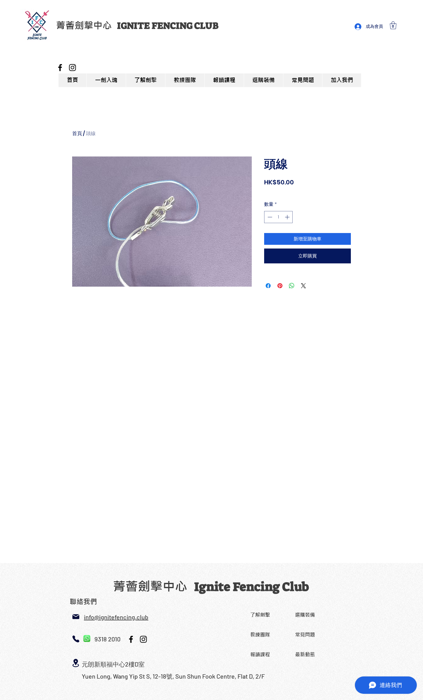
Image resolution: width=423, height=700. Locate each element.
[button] (393, 25)
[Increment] (288, 217)
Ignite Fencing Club (251, 587)
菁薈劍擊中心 (86, 25)
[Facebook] (60, 67)
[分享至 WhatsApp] (291, 285)
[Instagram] (72, 67)
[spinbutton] (278, 217)
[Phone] (75, 638)
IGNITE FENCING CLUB (167, 26)
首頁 (77, 133)
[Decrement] (269, 217)
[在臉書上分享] (268, 285)
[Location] (75, 663)
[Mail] (75, 616)
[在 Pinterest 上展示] (280, 285)
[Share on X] (303, 285)
